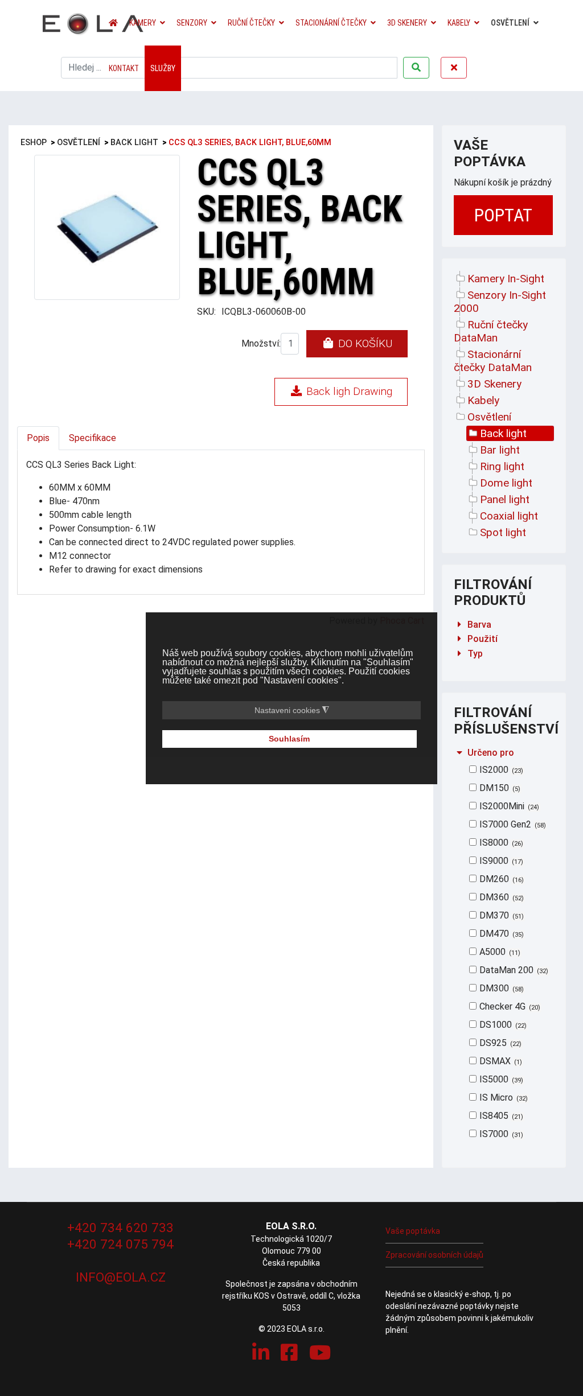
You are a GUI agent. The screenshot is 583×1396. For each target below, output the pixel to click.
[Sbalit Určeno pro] (459, 752)
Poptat (503, 215)
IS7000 (500, 1134)
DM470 (500, 933)
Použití (482, 638)
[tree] (504, 405)
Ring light (502, 466)
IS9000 (500, 860)
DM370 (500, 915)
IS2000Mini (508, 806)
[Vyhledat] (416, 68)
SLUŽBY (162, 68)
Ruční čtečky (251, 22)
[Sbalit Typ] (459, 653)
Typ (475, 653)
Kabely (458, 22)
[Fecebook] (289, 1352)
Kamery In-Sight (505, 278)
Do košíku (363, 343)
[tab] (504, 624)
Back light (503, 433)
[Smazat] (454, 68)
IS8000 (500, 842)
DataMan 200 (512, 970)
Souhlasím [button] (289, 738)
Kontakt (124, 68)
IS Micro (502, 1097)
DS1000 (501, 1024)
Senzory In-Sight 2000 (500, 302)
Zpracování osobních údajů (434, 1254)
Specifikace (92, 438)
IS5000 (500, 1079)
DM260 (500, 879)
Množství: (261, 343)
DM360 (500, 897)
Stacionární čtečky (331, 22)
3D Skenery (407, 22)
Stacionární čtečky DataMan (493, 361)
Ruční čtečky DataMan (491, 331)
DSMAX (499, 1061)
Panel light (504, 499)
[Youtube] (320, 1352)
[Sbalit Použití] (459, 638)
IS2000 (500, 769)
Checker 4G (508, 1006)
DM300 (500, 988)
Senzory (191, 22)
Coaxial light (509, 515)
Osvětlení (510, 22)
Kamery (142, 22)
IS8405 (500, 1115)
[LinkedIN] (260, 1352)
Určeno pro (490, 752)
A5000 (498, 951)
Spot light (503, 532)
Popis (38, 438)
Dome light (506, 482)
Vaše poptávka (412, 1231)
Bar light (500, 449)
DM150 (498, 788)
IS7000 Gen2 (511, 824)
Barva (479, 624)
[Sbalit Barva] (459, 624)
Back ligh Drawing (347, 391)
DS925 (499, 1042)
